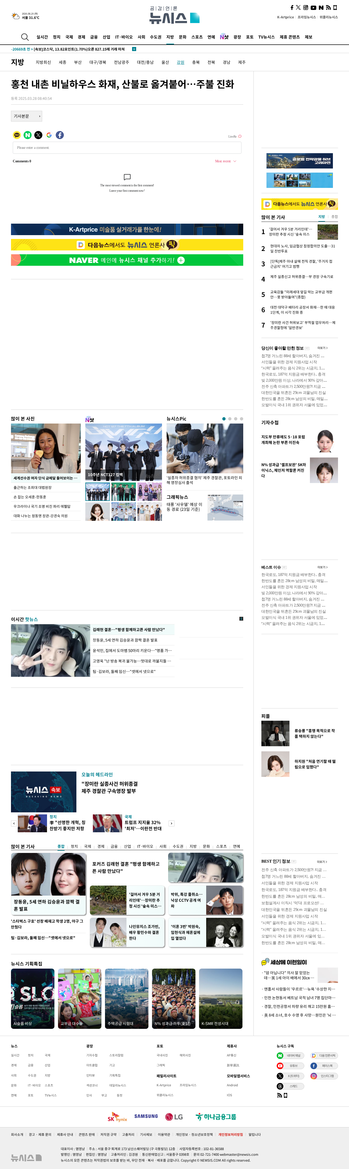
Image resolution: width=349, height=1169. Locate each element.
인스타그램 (327, 1076)
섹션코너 (92, 1085)
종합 (61, 846)
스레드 (293, 1086)
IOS (229, 1095)
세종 (62, 62)
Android (232, 1085)
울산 (165, 62)
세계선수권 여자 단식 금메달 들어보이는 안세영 (47, 477)
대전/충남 (145, 62)
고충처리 (128, 1134)
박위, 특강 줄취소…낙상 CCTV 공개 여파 (187, 900)
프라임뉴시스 (307, 17)
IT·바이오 (124, 37)
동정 (119, 1095)
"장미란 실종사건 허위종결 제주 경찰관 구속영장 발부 (110, 787)
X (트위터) (293, 1076)
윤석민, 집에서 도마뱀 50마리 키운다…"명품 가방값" (132, 650)
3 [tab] (235, 418)
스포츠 (197, 37)
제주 (242, 62)
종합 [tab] (334, 216)
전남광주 (121, 62)
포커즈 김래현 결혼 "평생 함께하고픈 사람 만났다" (126, 867)
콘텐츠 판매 (87, 1134)
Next (172, 823)
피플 (265, 716)
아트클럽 (92, 1065)
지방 (170, 37)
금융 (94, 37)
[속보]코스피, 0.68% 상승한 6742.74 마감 (54, 49)
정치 (57, 37)
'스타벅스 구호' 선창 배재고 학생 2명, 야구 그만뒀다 (47, 924)
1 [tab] (224, 418)
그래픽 (161, 1065)
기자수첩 (270, 422)
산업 (106, 37)
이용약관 (164, 1134)
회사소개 (17, 1134)
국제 (69, 37)
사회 (141, 37)
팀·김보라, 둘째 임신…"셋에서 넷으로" (124, 671)
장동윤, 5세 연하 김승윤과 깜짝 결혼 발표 (125, 640)
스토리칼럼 (116, 1055)
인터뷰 (90, 1075)
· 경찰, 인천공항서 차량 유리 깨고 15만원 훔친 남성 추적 (299, 1006)
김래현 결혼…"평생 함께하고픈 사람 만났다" (128, 629)
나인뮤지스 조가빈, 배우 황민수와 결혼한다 (144, 932)
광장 (237, 37)
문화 (183, 37)
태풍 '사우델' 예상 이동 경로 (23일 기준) (184, 506)
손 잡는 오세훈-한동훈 (30, 496)
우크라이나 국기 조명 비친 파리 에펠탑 (42, 506)
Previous (14, 823)
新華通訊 (233, 1065)
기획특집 (115, 1075)
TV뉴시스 (266, 37)
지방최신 (43, 62)
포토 (250, 37)
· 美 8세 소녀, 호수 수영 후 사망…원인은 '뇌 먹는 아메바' (299, 1015)
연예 (211, 37)
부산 (78, 62)
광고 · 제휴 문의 (40, 1134)
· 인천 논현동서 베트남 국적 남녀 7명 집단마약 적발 (299, 997)
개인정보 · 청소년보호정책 (194, 1134)
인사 (89, 1095)
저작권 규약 (108, 1134)
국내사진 (162, 1055)
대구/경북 (97, 62)
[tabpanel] (205, 456)
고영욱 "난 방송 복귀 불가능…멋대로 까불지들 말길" (132, 661)
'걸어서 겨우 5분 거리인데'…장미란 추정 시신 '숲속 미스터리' (145, 900)
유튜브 (293, 1065)
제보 (308, 37)
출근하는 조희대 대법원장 (33, 487)
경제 (81, 37)
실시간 (42, 37)
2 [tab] (229, 418)
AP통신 (231, 1055)
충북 (196, 62)
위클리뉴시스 (329, 17)
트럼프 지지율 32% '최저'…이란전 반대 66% (143, 828)
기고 (112, 1065)
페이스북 (327, 1065)
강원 (180, 62)
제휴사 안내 (65, 1134)
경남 (226, 62)
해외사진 (185, 1055)
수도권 (155, 37)
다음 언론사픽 (327, 1055)
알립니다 (255, 1134)
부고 (104, 1095)
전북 (211, 62)
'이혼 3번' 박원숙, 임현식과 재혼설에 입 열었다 (185, 932)
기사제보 (146, 1134)
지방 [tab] (321, 216)
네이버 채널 (293, 1055)
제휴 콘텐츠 (290, 37)
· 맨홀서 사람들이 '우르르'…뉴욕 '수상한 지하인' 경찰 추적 (299, 989)
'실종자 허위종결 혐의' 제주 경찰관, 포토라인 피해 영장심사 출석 (204, 480)
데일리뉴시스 (117, 1085)
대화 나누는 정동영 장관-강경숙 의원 (41, 515)
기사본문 (21, 116)
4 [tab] (241, 418)
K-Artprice (285, 17)
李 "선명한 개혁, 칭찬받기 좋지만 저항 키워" (68, 828)
